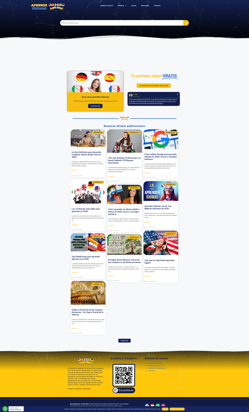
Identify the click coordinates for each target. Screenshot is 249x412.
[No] (247, 409)
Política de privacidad (156, 366)
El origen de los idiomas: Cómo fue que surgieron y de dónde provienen (124, 261)
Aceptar (165, 409)
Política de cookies (155, 363)
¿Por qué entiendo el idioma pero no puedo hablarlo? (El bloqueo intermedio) (124, 160)
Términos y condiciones (157, 368)
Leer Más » (75, 170)
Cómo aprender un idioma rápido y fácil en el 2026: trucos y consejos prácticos (123, 211)
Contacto (157, 6)
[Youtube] (152, 406)
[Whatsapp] (158, 406)
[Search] (186, 23)
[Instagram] (163, 406)
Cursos (133, 6)
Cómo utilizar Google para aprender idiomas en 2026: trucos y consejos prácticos (160, 156)
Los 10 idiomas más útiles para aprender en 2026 (86, 210)
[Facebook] (147, 406)
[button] (154, 85)
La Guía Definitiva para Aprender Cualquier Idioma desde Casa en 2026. (86, 154)
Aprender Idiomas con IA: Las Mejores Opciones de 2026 (157, 207)
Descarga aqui (95, 106)
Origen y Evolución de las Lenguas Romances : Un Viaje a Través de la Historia (87, 312)
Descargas (145, 6)
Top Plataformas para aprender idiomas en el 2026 (86, 257)
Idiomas (121, 6)
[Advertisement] (124, 54)
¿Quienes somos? (106, 6)
